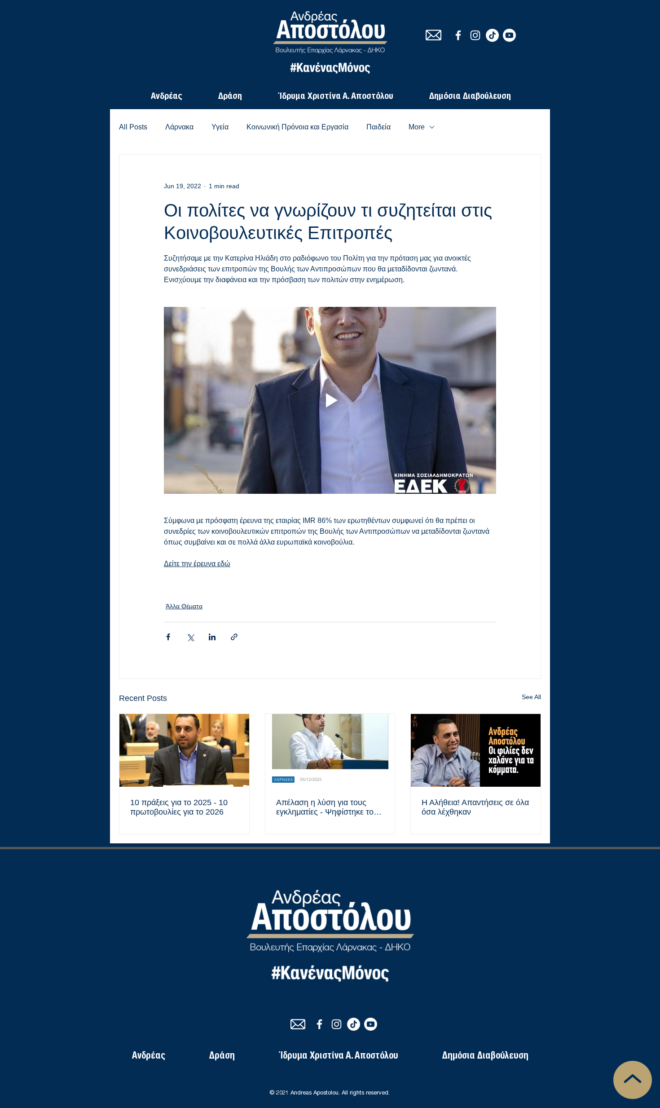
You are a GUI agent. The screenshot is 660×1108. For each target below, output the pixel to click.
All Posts (133, 127)
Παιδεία (378, 127)
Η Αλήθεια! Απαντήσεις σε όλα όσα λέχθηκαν (475, 807)
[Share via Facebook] (168, 637)
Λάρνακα (179, 127)
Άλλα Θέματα (184, 606)
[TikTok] (492, 35)
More (417, 127)
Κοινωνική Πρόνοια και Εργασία (297, 127)
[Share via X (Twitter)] (190, 637)
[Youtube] (509, 35)
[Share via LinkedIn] (212, 637)
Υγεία (220, 127)
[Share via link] (234, 637)
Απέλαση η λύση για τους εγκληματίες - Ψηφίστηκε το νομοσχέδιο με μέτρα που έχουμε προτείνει (325, 807)
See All (531, 696)
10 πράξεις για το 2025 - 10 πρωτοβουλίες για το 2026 (179, 807)
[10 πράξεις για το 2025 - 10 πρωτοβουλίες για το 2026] (184, 750)
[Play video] (330, 400)
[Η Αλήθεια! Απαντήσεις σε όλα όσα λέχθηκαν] (476, 750)
